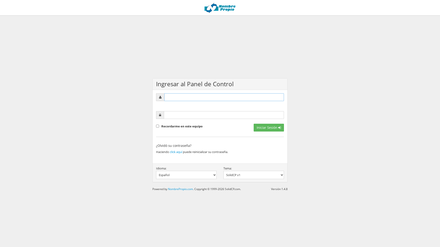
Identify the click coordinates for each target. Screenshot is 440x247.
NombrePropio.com (180, 189)
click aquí (176, 152)
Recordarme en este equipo (182, 126)
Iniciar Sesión (267, 127)
